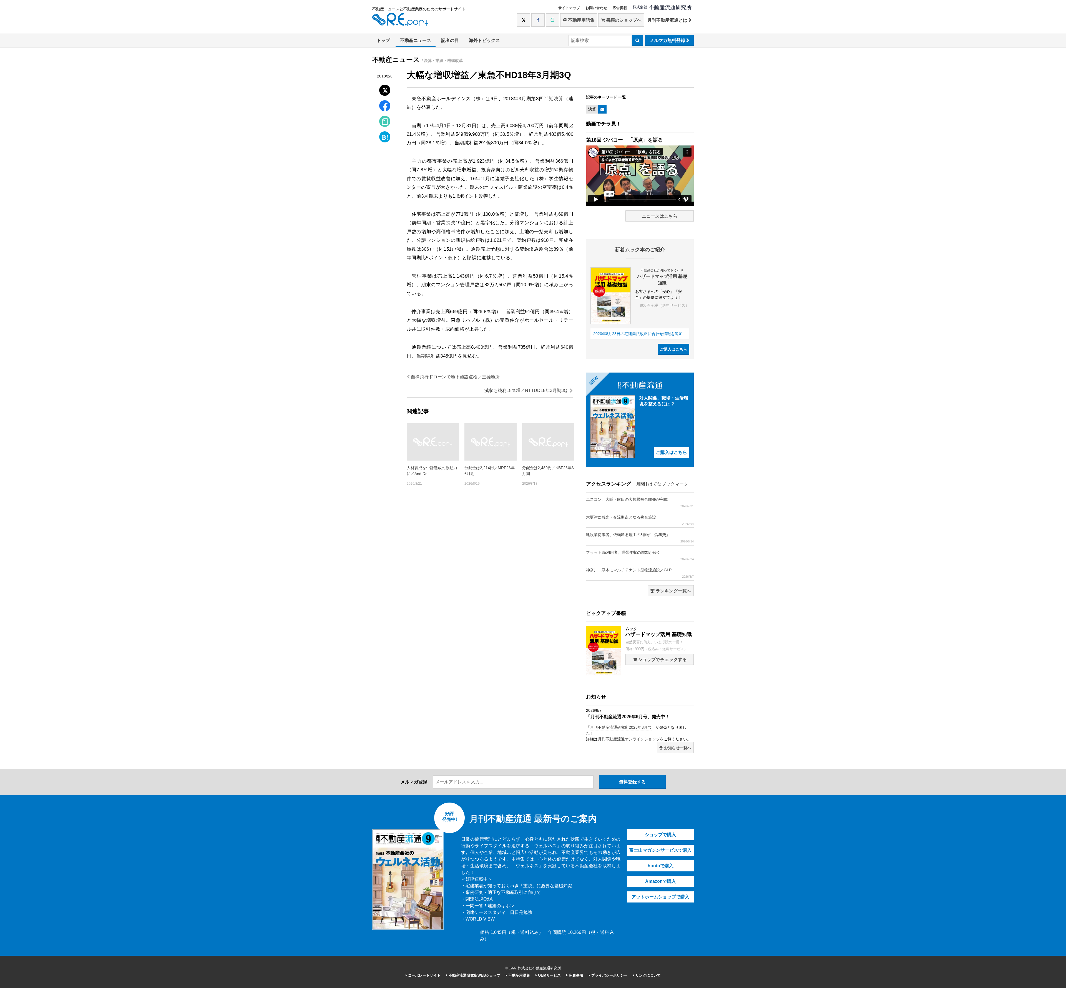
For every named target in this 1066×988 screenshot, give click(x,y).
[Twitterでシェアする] (385, 89)
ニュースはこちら (659, 216)
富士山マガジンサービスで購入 (660, 850)
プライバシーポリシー (608, 975)
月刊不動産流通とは (667, 20)
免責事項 (575, 975)
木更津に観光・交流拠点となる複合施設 (640, 520)
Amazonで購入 (660, 881)
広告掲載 (620, 8)
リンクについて (647, 975)
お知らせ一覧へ (677, 748)
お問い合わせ (596, 8)
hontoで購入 (660, 865)
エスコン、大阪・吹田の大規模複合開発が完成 (640, 502)
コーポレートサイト (424, 975)
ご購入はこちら (673, 349)
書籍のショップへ (623, 20)
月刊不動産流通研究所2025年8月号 (621, 727)
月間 (640, 484)
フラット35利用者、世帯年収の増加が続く (640, 555)
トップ (383, 40)
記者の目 (450, 40)
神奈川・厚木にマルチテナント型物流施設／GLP (640, 573)
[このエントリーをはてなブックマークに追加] (384, 135)
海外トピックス (484, 40)
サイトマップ (569, 8)
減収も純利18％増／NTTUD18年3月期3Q (526, 390)
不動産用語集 (581, 20)
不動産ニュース (415, 40)
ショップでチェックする (662, 659)
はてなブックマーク (668, 484)
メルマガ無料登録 (668, 40)
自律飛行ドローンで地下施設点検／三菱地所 (455, 376)
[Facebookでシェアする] (385, 106)
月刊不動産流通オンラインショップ (629, 739)
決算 (592, 109)
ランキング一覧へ (673, 591)
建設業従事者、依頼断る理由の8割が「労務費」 (640, 537)
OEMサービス (549, 975)
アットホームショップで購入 (660, 896)
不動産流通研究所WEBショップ (473, 975)
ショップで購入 (660, 834)
